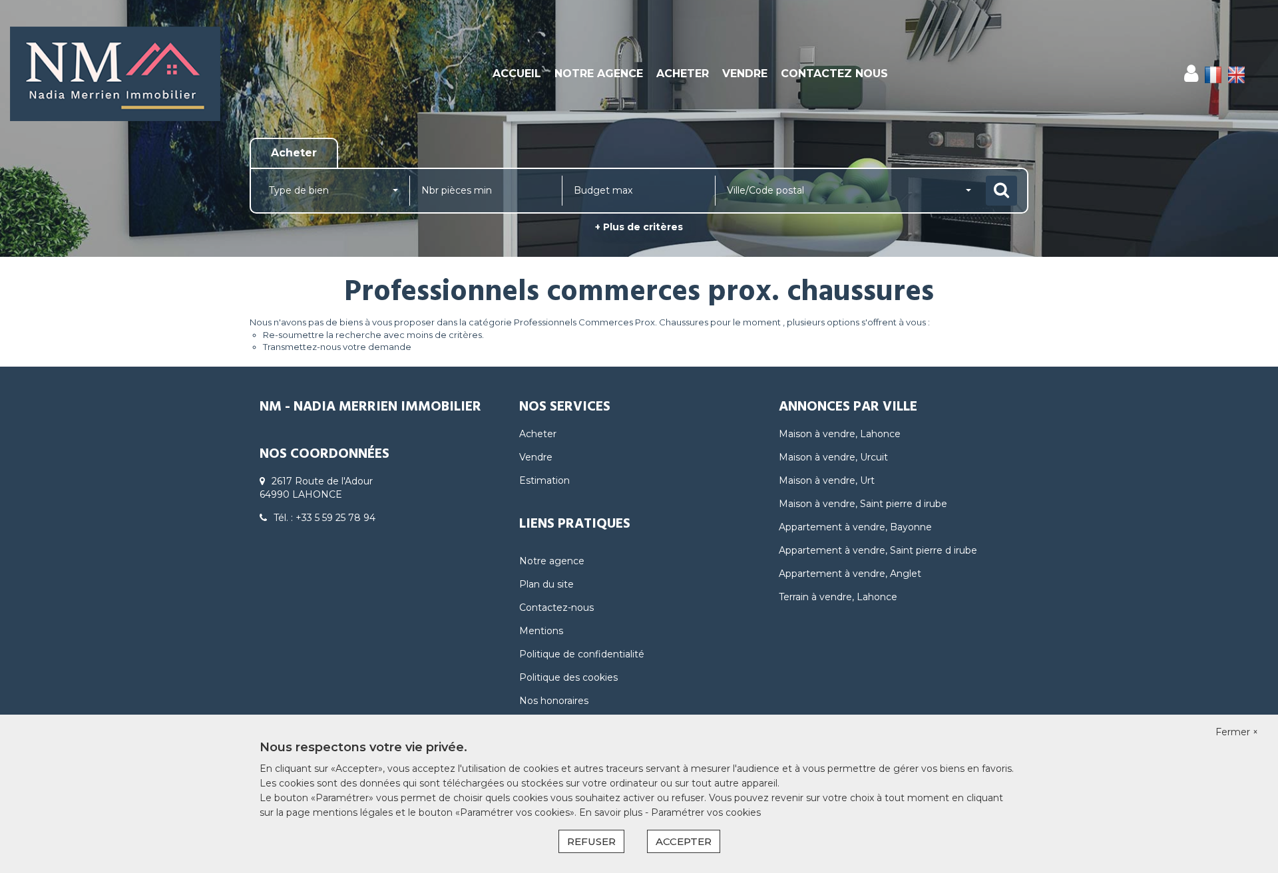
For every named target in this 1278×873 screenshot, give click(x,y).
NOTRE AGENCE (598, 73)
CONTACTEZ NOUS (834, 73)
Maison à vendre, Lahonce (840, 434)
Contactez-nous (556, 607)
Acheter (537, 434)
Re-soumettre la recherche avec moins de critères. (373, 334)
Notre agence (551, 561)
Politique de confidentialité (581, 654)
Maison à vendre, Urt (827, 480)
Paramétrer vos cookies (706, 812)
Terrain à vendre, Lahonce (838, 597)
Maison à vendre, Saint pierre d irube (863, 504)
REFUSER (591, 841)
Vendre (535, 457)
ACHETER (682, 73)
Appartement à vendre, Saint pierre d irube (878, 550)
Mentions (541, 631)
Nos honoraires (553, 701)
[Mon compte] (1191, 73)
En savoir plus (612, 812)
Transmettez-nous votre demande (337, 346)
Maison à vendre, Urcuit (833, 457)
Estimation (544, 480)
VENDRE (744, 73)
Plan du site (546, 584)
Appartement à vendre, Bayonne (855, 527)
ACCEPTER (684, 841)
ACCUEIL (517, 73)
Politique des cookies (568, 677)
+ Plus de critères (639, 227)
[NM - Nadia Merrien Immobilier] (115, 74)
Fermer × (1236, 732)
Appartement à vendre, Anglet (850, 574)
